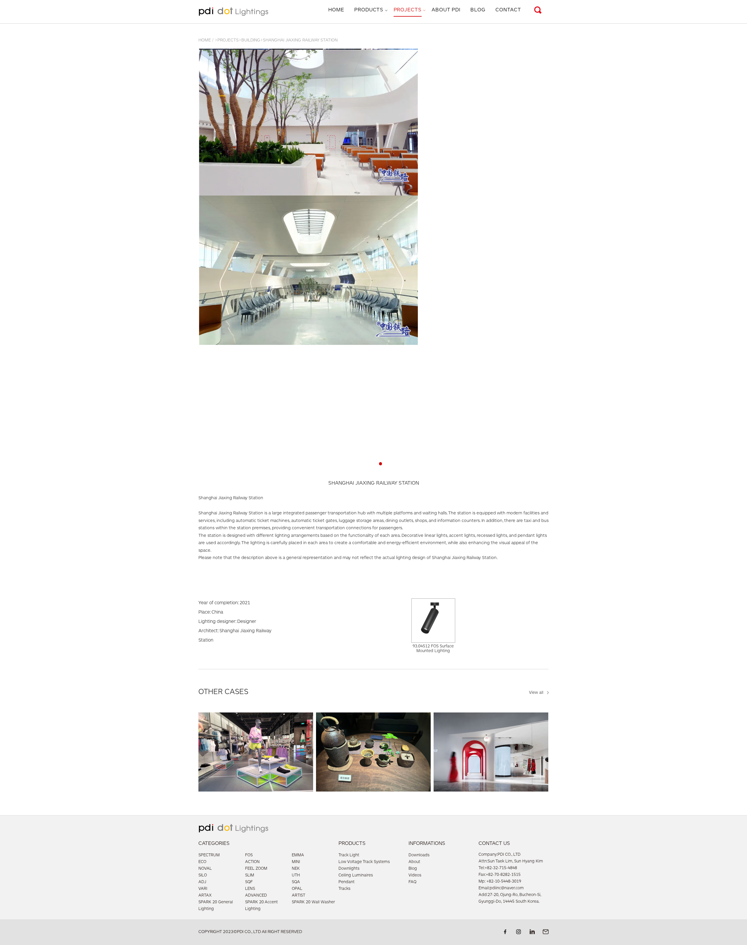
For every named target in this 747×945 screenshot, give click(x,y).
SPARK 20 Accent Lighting (261, 905)
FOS (249, 855)
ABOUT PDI (446, 10)
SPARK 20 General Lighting (215, 905)
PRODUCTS (368, 10)
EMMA (298, 855)
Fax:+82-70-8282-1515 (500, 875)
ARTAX (205, 896)
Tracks (344, 889)
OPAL (297, 889)
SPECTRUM (209, 855)
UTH (296, 876)
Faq (412, 882)
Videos (415, 876)
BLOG (478, 10)
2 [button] (373, 463)
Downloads (419, 855)
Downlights (348, 869)
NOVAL (205, 869)
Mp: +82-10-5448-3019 (500, 882)
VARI (202, 889)
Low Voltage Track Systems (364, 862)
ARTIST (298, 896)
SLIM (249, 876)
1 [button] (366, 463)
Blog (413, 869)
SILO (202, 876)
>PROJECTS (227, 40)
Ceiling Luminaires (355, 876)
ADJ (202, 882)
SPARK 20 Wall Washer (313, 902)
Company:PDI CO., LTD (500, 855)
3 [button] (380, 463)
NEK (296, 869)
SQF (249, 882)
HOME (336, 10)
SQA (296, 882)
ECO (202, 862)
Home (204, 40)
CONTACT (508, 10)
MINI (296, 862)
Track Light (348, 855)
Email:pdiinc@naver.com (501, 888)
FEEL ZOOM (256, 869)
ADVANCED (256, 896)
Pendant (346, 882)
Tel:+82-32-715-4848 (498, 868)
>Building (249, 40)
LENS (250, 889)
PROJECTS (408, 10)
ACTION (252, 862)
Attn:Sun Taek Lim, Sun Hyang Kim (511, 862)
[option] (373, 197)
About (414, 862)
